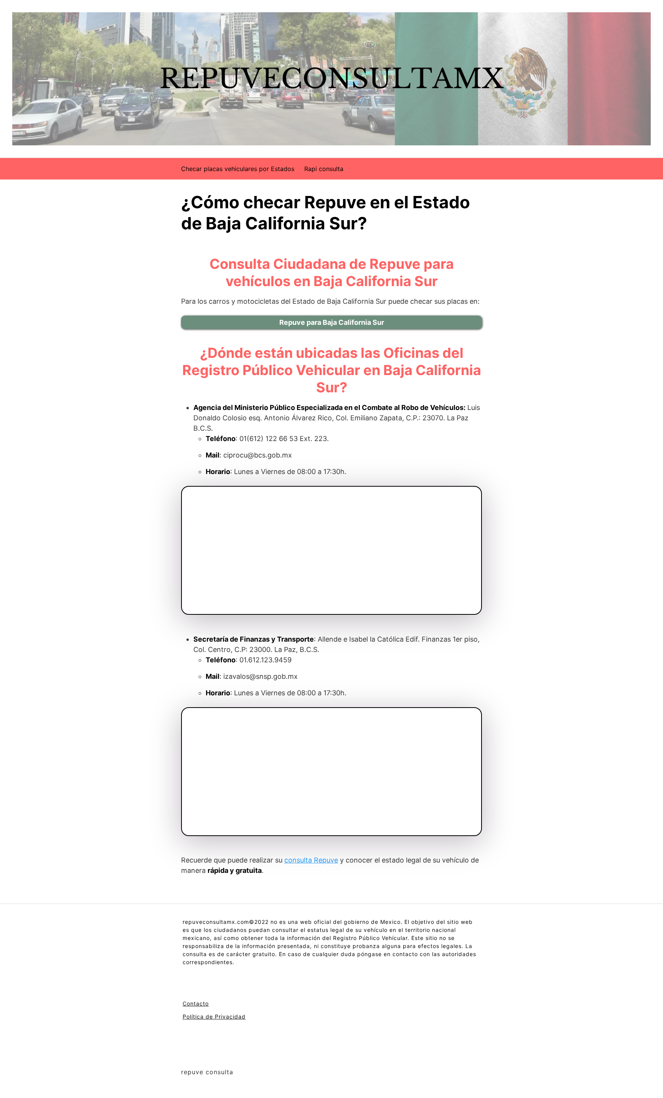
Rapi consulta (323, 169)
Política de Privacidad (214, 1016)
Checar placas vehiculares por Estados (237, 169)
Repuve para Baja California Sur (331, 322)
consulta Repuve (311, 860)
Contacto (196, 1003)
